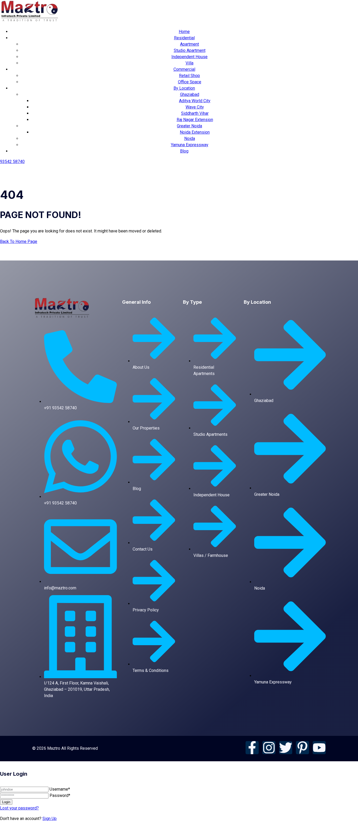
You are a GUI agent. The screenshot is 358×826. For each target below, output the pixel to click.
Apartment (189, 44)
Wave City (195, 107)
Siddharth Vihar (195, 113)
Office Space (189, 81)
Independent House (189, 56)
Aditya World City (194, 100)
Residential (184, 37)
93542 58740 (12, 161)
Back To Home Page (18, 241)
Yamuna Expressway (189, 144)
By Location (184, 88)
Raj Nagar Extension (195, 119)
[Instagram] (268, 747)
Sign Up (49, 818)
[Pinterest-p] (302, 747)
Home (184, 31)
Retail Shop (189, 75)
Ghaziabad (189, 94)
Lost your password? (19, 808)
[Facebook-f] (252, 747)
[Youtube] (319, 747)
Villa (189, 63)
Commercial (184, 69)
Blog (184, 151)
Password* (60, 795)
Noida (189, 138)
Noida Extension (195, 132)
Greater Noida (189, 125)
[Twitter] (285, 747)
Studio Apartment (189, 50)
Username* (60, 789)
